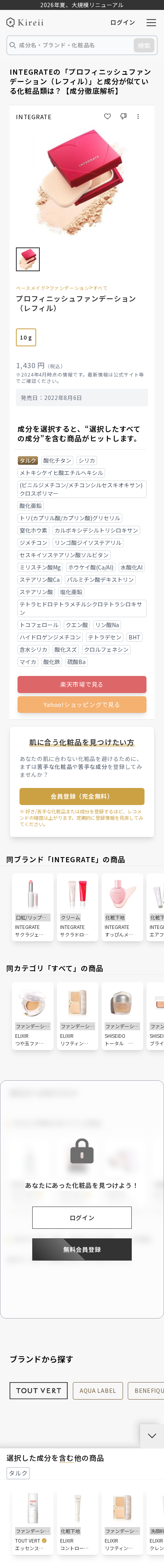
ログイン (122, 22)
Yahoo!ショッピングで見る (81, 704)
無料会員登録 (82, 1249)
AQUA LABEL (98, 1390)
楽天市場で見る (82, 684)
